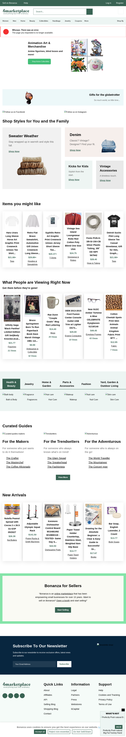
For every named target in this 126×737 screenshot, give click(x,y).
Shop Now (14, 151)
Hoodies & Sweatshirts (32, 262)
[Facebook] (4, 695)
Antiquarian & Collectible (32, 350)
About (46, 690)
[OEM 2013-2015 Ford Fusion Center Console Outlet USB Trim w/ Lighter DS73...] (73, 326)
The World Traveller (99, 458)
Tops (12, 261)
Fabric (114, 346)
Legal (74, 690)
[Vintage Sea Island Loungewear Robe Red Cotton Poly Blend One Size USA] (73, 239)
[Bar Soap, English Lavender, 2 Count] (113, 532)
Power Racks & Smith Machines (32, 540)
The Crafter (12, 458)
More (86, 21)
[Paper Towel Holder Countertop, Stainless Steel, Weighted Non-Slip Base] (73, 532)
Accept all (40, 731)
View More (63, 477)
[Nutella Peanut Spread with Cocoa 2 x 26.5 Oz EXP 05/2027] (12, 532)
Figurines (12, 347)
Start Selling (63, 610)
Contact (47, 713)
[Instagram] (22, 695)
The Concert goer (98, 466)
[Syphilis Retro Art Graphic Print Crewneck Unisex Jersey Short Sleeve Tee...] (52, 239)
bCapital (75, 709)
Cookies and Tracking (109, 695)
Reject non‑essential (59, 731)
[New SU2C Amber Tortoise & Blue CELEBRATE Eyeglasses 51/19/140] (93, 326)
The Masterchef (14, 462)
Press (74, 699)
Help (26, 3)
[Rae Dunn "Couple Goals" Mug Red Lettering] (52, 326)
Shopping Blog (51, 709)
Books (93, 557)
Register (120, 3)
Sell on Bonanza (9, 3)
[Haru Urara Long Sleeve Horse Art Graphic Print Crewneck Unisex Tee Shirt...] (12, 239)
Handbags (56, 21)
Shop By (120, 21)
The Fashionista (56, 466)
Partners (75, 695)
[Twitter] (10, 695)
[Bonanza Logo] (16, 12)
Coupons (78, 21)
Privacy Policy (105, 699)
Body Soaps (114, 542)
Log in (108, 3)
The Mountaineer (97, 462)
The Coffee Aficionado (18, 466)
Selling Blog (49, 704)
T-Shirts (52, 258)
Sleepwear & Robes (73, 258)
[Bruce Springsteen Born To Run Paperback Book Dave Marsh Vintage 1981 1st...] (32, 326)
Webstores (76, 704)
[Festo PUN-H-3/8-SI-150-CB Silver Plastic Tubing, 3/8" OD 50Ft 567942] (93, 239)
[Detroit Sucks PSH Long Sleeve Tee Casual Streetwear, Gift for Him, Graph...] (113, 239)
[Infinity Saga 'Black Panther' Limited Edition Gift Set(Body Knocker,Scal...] (12, 326)
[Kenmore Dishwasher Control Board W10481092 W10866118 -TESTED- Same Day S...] (52, 532)
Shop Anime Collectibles (40, 61)
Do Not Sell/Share (82, 731)
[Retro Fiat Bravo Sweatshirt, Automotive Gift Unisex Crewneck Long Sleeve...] (32, 239)
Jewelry (68, 21)
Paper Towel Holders (73, 556)
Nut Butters (12, 540)
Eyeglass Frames (93, 334)
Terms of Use (105, 704)
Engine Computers (73, 336)
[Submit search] (90, 12)
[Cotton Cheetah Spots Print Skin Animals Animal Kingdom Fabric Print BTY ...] (113, 326)
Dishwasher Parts (53, 550)
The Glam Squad (56, 458)
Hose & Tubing (93, 263)
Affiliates (48, 695)
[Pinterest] (16, 695)
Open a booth (63, 600)
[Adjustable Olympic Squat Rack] (32, 532)
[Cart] (121, 11)
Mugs (52, 333)
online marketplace (63, 594)
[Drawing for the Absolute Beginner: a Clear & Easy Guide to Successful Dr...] (93, 532)
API (45, 699)
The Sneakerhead (57, 462)
